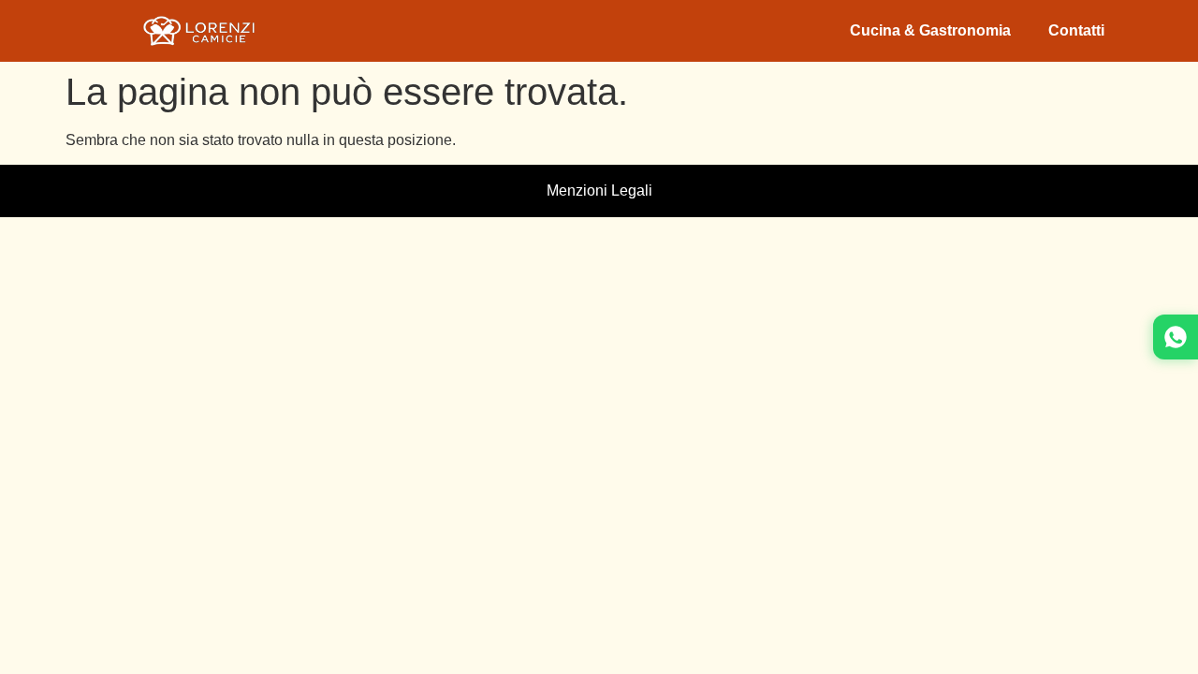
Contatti (1076, 30)
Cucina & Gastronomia (930, 30)
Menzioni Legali (599, 190)
